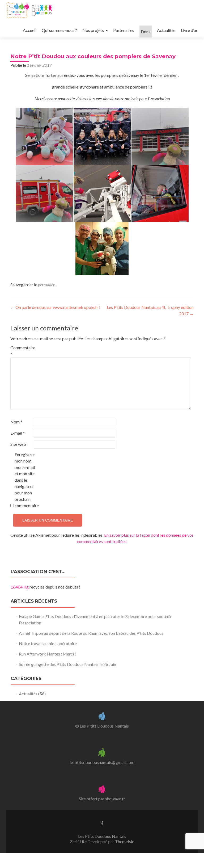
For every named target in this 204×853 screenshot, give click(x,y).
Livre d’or (189, 30)
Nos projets (93, 30)
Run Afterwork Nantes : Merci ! (47, 653)
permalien (46, 284)
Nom (16, 421)
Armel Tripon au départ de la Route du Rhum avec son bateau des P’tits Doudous (91, 633)
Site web (18, 444)
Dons (145, 31)
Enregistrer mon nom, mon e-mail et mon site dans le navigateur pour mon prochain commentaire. (26, 480)
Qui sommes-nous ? (59, 30)
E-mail (17, 432)
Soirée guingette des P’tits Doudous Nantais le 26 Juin (67, 664)
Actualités (166, 30)
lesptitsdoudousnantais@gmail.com (102, 762)
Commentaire (21, 350)
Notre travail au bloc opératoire (48, 643)
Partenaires (123, 30)
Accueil (29, 30)
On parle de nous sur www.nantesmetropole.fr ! (55, 307)
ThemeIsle (124, 841)
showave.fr (115, 798)
